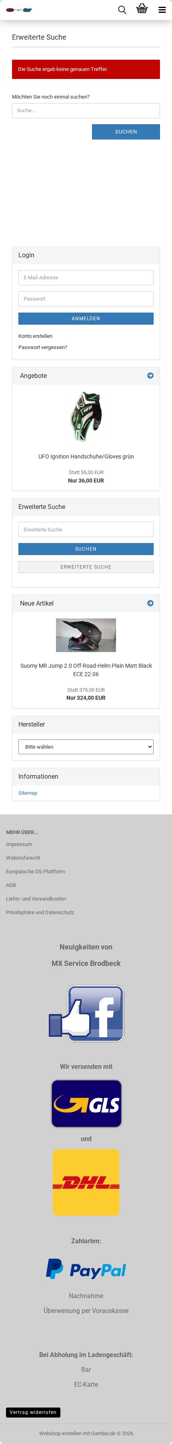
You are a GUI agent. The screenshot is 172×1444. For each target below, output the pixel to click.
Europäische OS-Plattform (35, 871)
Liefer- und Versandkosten (36, 899)
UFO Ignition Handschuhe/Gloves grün (86, 456)
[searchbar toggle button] (122, 10)
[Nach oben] (150, 1432)
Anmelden (86, 318)
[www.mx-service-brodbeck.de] (16, 10)
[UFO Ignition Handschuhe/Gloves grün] (86, 417)
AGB (11, 885)
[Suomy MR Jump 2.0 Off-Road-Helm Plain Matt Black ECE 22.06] (86, 635)
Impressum (19, 844)
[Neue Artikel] (150, 603)
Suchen (126, 132)
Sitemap (27, 793)
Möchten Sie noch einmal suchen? (51, 97)
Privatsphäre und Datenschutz (40, 912)
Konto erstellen (35, 336)
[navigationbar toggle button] (162, 10)
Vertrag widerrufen (33, 1412)
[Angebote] (150, 376)
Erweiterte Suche (86, 567)
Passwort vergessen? (42, 347)
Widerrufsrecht (23, 858)
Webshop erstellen (60, 1433)
